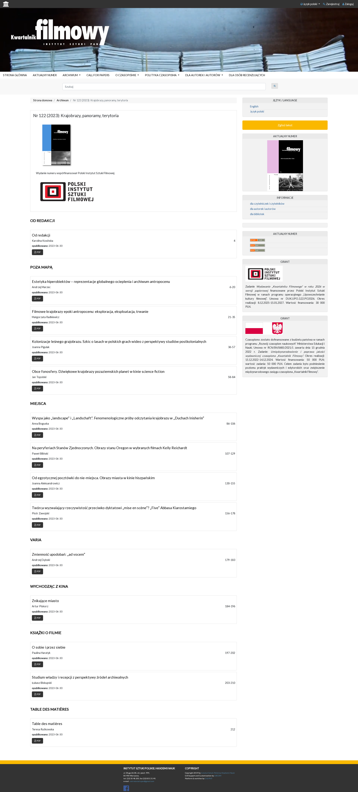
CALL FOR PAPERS (98, 75)
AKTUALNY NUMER (45, 75)
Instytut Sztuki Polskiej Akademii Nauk (218, 773)
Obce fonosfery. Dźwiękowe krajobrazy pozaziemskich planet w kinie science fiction (98, 371)
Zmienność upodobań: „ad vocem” (58, 554)
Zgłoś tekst (285, 125)
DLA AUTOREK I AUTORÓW (203, 75)
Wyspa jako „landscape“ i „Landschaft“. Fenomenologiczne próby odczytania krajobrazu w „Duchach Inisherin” (118, 418)
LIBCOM (217, 775)
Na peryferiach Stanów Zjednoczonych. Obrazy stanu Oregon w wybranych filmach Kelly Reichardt (109, 448)
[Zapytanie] (274, 86)
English (254, 106)
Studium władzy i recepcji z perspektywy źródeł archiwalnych (80, 677)
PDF (38, 252)
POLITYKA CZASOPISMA (161, 75)
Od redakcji (41, 235)
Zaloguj (349, 4)
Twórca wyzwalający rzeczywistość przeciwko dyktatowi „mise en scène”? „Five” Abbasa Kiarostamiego (114, 508)
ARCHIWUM (70, 75)
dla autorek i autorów (263, 208)
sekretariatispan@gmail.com (142, 781)
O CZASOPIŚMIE (126, 75)
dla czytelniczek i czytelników (267, 203)
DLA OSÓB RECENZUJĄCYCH (247, 75)
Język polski (310, 4)
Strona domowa (42, 100)
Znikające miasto (45, 601)
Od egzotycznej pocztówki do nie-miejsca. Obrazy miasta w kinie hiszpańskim (93, 478)
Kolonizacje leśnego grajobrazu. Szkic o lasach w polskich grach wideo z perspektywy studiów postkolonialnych (119, 341)
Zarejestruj (332, 4)
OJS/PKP (208, 778)
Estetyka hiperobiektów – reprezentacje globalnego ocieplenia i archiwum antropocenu (101, 281)
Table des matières (47, 723)
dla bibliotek (257, 214)
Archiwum (63, 100)
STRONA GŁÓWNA (15, 75)
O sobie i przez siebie (48, 647)
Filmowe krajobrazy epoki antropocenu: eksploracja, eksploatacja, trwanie (90, 311)
